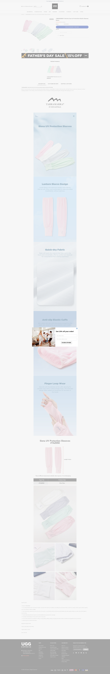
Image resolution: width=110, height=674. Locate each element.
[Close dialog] (76, 328)
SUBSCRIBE (66, 342)
